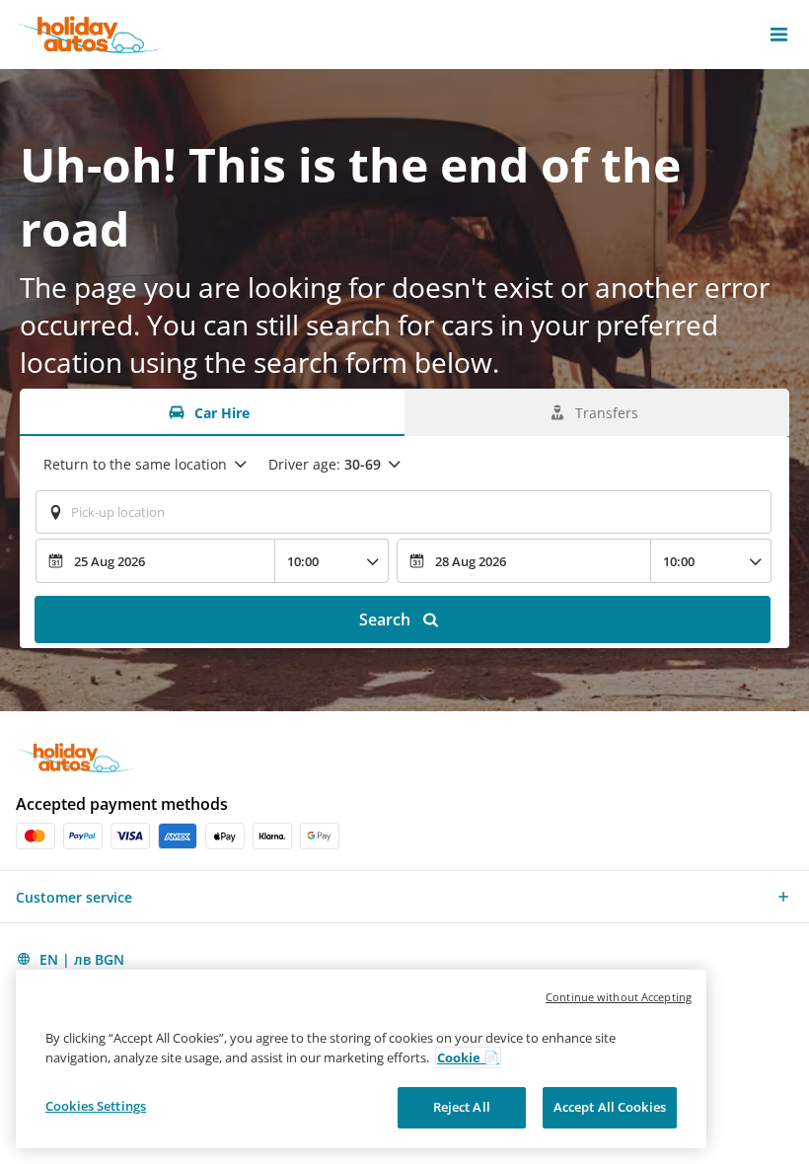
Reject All (461, 1107)
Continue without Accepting (619, 996)
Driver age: (324, 464)
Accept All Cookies (609, 1107)
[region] (361, 1059)
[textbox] (404, 512)
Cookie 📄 (468, 1057)
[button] (779, 34)
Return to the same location (135, 464)
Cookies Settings (95, 1106)
